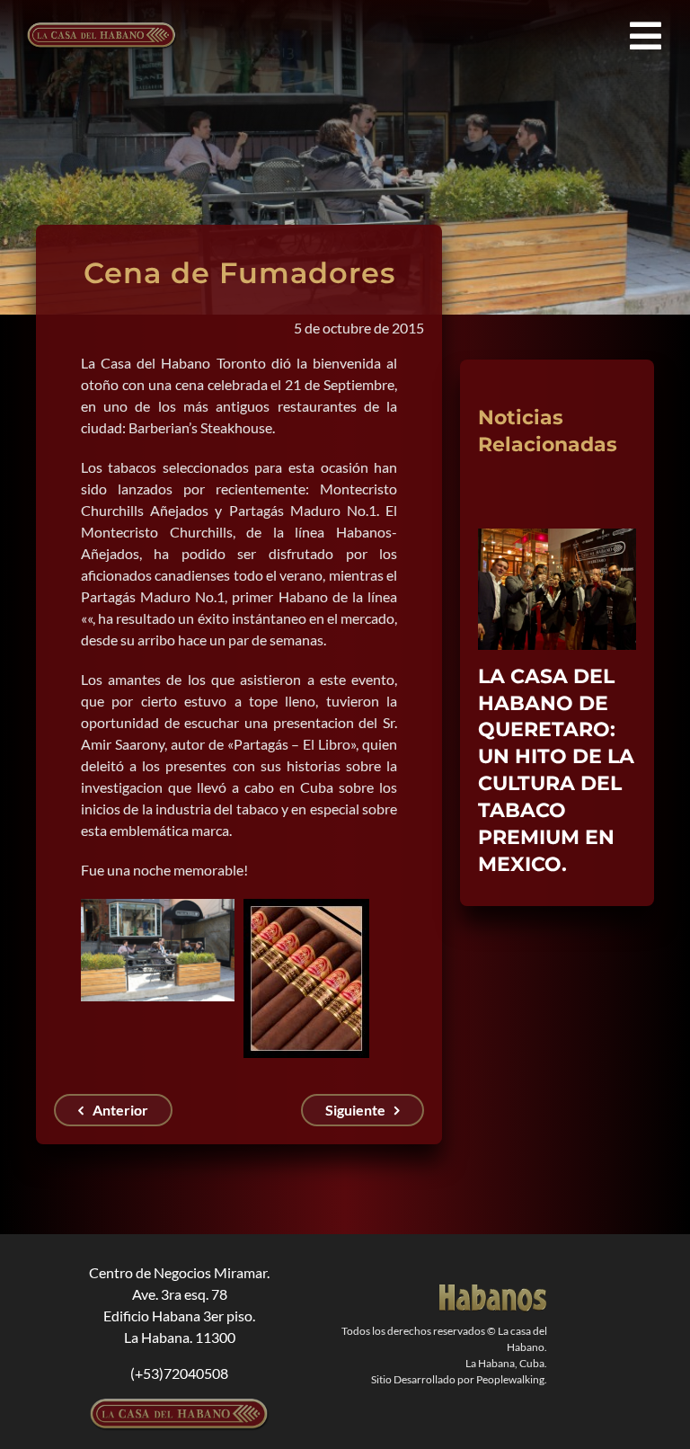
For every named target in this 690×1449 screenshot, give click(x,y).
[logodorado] (493, 1291)
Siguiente (355, 1109)
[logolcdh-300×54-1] (180, 1405)
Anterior (120, 1109)
